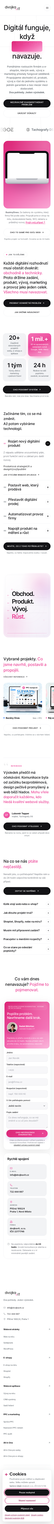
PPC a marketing (11, 1414)
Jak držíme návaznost (27, 312)
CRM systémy (9, 1399)
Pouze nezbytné (27, 1492)
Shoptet (7, 1371)
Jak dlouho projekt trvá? (26, 912)
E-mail (9, 1076)
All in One (8, 1442)
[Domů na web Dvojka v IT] (12, 7)
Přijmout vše (27, 1508)
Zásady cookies (37, 1515)
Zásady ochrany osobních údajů (17, 1515)
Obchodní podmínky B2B (14, 1518)
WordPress (8, 1349)
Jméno (9, 1052)
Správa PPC (8, 1422)
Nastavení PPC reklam (13, 1428)
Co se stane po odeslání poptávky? (26, 949)
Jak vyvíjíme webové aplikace (19, 475)
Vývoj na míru (9, 1393)
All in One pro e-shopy (13, 1456)
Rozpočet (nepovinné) (16, 1088)
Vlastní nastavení (27, 1500)
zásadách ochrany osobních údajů (27, 1145)
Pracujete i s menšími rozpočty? (26, 939)
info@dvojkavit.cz (15, 1307)
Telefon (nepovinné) (15, 1064)
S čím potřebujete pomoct (18, 1100)
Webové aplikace (11, 1386)
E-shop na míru (10, 1365)
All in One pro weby (12, 1450)
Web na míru (8, 1337)
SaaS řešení (8, 1405)
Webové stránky (11, 1329)
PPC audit (7, 1434)
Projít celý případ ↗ (35, 222)
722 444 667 (13, 1314)
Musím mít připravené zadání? (26, 930)
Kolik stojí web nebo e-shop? (26, 904)
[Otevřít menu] (47, 7)
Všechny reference (14, 677)
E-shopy (7, 1357)
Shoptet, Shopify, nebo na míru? (26, 921)
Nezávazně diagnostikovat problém (27, 103)
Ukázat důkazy (27, 113)
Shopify (6, 1377)
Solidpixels (8, 1343)
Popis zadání (12, 1112)
